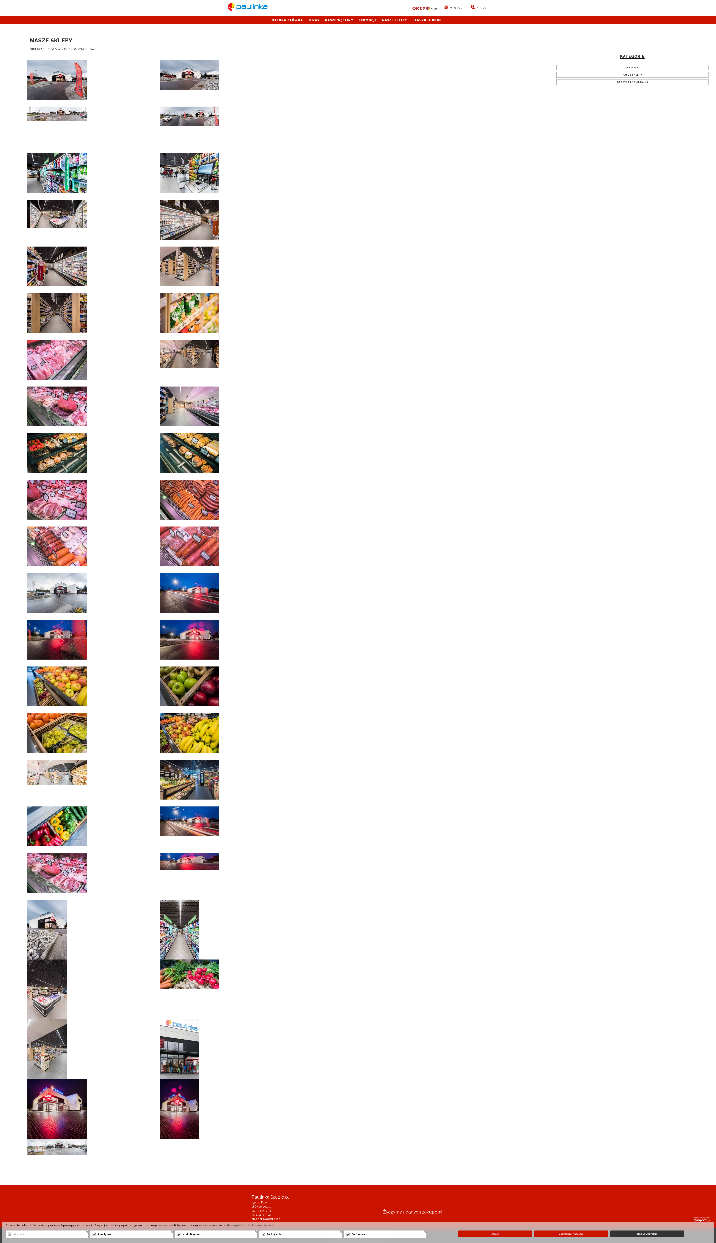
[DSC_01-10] (47, 988)
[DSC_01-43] (57, 686)
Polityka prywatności (263, 1225)
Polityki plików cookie (239, 1225)
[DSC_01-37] (189, 821)
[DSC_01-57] (189, 499)
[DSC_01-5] (47, 929)
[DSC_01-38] (57, 639)
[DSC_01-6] (179, 929)
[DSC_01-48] (189, 974)
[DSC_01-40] (189, 861)
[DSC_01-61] (57, 592)
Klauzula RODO (427, 20)
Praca (480, 8)
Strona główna (287, 20)
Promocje (368, 20)
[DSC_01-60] (179, 1048)
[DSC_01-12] (189, 219)
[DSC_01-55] (189, 452)
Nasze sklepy (394, 20)
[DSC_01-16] (189, 266)
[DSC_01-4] (189, 115)
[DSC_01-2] (57, 79)
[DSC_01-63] (57, 772)
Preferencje (359, 1234)
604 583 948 (263, 1214)
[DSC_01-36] (189, 592)
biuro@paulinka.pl (270, 1218)
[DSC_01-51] (57, 359)
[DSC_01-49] (57, 826)
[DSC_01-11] (57, 213)
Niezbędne (19, 1234)
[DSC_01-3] (189, 74)
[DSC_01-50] (57, 872)
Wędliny (632, 67)
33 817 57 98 (263, 1210)
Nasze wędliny (339, 20)
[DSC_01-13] (57, 266)
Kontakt (456, 8)
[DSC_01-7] (57, 172)
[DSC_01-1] (57, 113)
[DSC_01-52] (57, 406)
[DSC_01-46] (189, 732)
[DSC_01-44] (189, 686)
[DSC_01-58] (57, 546)
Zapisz (495, 1234)
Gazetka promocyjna (632, 82)
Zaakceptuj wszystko (571, 1234)
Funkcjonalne (275, 1234)
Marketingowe (191, 1234)
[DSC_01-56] (57, 499)
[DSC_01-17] (57, 312)
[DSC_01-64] (57, 1146)
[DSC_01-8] (189, 172)
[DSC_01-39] (189, 639)
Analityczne (105, 1234)
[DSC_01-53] (189, 406)
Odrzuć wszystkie (647, 1234)
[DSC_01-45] (57, 732)
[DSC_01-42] (179, 1108)
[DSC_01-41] (57, 1108)
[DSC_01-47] (189, 779)
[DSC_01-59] (189, 546)
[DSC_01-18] (189, 312)
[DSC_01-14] (47, 1048)
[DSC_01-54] (57, 452)
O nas (314, 20)
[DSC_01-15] (189, 353)
